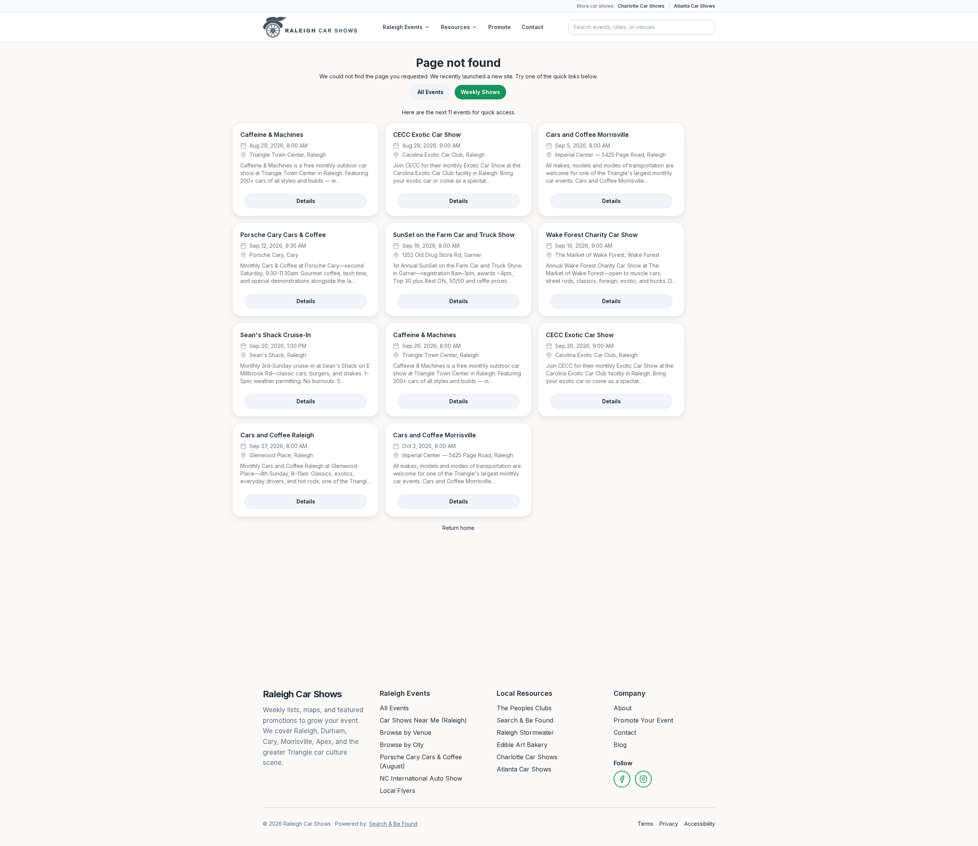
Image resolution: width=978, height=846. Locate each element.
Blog (620, 745)
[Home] (310, 27)
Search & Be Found (525, 720)
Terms (645, 823)
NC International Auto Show (421, 778)
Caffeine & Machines (271, 134)
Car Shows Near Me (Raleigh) (423, 720)
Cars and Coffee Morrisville (587, 134)
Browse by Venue (405, 732)
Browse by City (402, 745)
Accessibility (699, 823)
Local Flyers (397, 790)
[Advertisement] (738, 167)
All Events (431, 92)
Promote (499, 27)
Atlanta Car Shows (694, 6)
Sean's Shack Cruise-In (275, 335)
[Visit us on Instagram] (643, 779)
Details (305, 201)
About (622, 708)
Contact (532, 27)
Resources (455, 27)
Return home (458, 527)
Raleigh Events (403, 27)
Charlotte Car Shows (641, 6)
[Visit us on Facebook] (622, 779)
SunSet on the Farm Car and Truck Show (454, 235)
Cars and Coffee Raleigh (277, 435)
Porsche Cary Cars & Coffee (283, 235)
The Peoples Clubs (524, 708)
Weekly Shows (480, 92)
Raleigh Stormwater (525, 732)
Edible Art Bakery (522, 745)
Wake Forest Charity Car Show (592, 235)
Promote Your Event (643, 720)
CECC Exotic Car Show (427, 134)
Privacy (668, 823)
